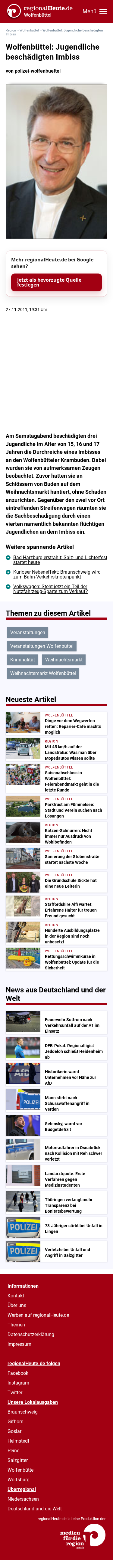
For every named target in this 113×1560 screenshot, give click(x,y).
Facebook (18, 1373)
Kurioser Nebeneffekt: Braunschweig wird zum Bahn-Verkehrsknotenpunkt (57, 574)
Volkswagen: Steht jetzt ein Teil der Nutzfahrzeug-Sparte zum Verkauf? (50, 589)
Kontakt (16, 1296)
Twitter (15, 1392)
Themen (16, 1325)
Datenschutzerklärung (31, 1334)
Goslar (14, 1431)
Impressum (19, 1344)
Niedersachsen (23, 1499)
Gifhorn (16, 1421)
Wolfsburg (19, 1480)
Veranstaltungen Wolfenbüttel (42, 646)
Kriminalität (22, 660)
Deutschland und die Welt (35, 1509)
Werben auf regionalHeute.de (38, 1315)
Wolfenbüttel (29, 30)
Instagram (18, 1383)
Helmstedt (18, 1441)
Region (11, 30)
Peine (13, 1450)
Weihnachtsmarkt (64, 660)
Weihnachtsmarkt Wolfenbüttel (43, 673)
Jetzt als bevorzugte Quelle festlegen (49, 282)
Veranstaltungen (27, 632)
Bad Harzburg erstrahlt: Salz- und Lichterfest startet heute (60, 560)
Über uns (17, 1305)
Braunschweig (23, 1412)
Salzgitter (18, 1460)
